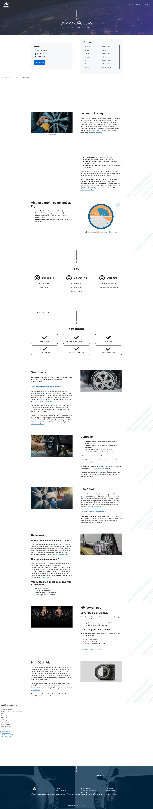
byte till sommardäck (95, 132)
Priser (4, 714)
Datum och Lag (9, 78)
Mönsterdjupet (6, 724)
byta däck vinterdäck (87, 190)
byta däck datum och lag (93, 506)
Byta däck (130, 4)
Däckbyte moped (6, 736)
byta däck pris (35, 690)
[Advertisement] (48, 93)
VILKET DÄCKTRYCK (7, 734)
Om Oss (138, 4)
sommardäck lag (7, 709)
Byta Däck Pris (6, 726)
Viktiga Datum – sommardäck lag (12, 712)
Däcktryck (5, 720)
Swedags (82, 805)
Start (1, 78)
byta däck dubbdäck (45, 577)
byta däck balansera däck (101, 468)
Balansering (5, 722)
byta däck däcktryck (45, 401)
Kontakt (146, 4)
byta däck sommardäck (60, 555)
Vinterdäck (5, 716)
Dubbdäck (5, 718)
